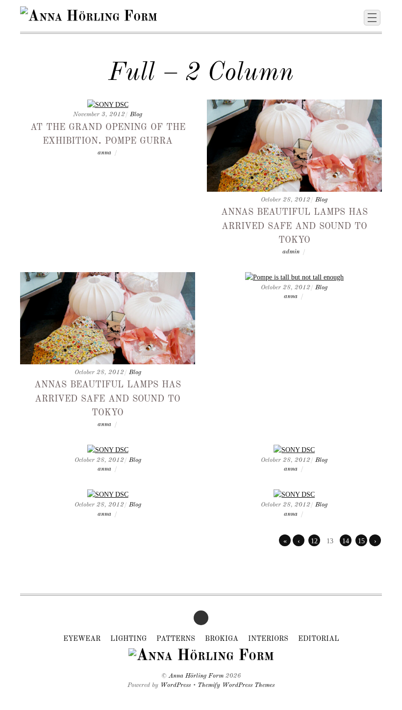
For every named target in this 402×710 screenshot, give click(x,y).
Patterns (175, 638)
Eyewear (81, 638)
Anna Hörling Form (196, 676)
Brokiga (221, 638)
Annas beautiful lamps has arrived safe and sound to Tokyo (294, 225)
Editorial (318, 638)
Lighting (128, 638)
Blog (136, 114)
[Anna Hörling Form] (88, 16)
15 (361, 541)
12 (314, 541)
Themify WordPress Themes (236, 685)
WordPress (175, 685)
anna (104, 153)
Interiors (268, 638)
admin (291, 252)
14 (345, 541)
